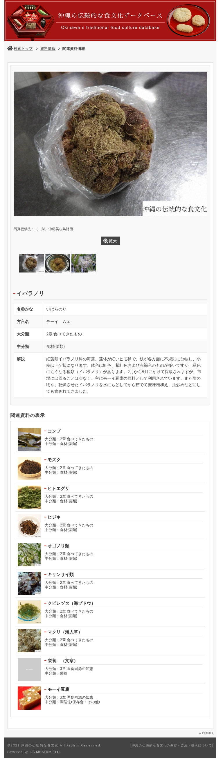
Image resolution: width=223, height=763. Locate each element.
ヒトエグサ (58, 488)
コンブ (54, 430)
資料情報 (47, 48)
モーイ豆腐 (58, 689)
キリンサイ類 (61, 574)
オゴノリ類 (58, 545)
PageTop (207, 732)
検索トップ (23, 48)
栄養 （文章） (63, 660)
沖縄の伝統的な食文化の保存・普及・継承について (172, 745)
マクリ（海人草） (65, 631)
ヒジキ (54, 516)
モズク (54, 459)
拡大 (113, 241)
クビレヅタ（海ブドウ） (72, 603)
